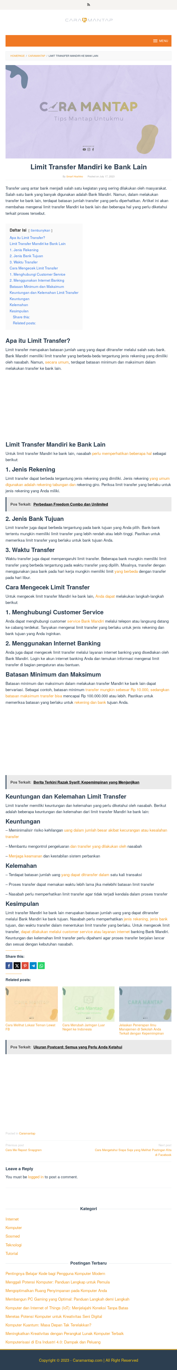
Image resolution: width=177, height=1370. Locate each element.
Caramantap (27, 1133)
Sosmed (13, 1236)
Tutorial (12, 1253)
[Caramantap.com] (88, 19)
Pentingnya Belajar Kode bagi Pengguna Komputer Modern (55, 1273)
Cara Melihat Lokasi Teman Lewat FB (30, 1027)
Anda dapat (105, 596)
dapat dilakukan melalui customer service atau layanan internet (75, 931)
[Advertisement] (88, 407)
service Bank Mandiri (85, 621)
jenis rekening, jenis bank (146, 919)
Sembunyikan (40, 230)
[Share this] (9, 965)
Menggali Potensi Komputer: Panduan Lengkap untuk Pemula (58, 1282)
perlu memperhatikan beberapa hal (122, 453)
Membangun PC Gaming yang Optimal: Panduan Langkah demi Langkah (67, 1299)
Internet (12, 1219)
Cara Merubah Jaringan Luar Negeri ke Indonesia (83, 1027)
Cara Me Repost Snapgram (24, 1147)
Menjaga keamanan (25, 856)
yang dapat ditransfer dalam (85, 874)
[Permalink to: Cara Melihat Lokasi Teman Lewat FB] (32, 1004)
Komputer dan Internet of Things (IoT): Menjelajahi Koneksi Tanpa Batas (67, 1307)
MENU (163, 41)
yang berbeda (126, 571)
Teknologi (14, 1245)
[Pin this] (25, 965)
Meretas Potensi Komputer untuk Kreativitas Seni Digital (54, 1316)
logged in (36, 1176)
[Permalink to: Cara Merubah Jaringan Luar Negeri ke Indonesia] (88, 1004)
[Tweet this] (17, 965)
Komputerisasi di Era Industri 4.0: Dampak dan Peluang (53, 1342)
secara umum (57, 362)
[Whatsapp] (41, 965)
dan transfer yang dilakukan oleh (98, 846)
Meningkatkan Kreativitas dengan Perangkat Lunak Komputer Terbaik (65, 1333)
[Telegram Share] (33, 965)
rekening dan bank (90, 702)
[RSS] (88, 5)
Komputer (14, 1227)
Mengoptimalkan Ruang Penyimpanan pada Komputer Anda (56, 1290)
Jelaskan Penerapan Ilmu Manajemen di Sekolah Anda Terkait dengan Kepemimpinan (141, 1029)
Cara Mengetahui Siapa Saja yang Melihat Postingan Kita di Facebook (133, 1150)
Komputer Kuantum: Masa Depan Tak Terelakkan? (48, 1325)
